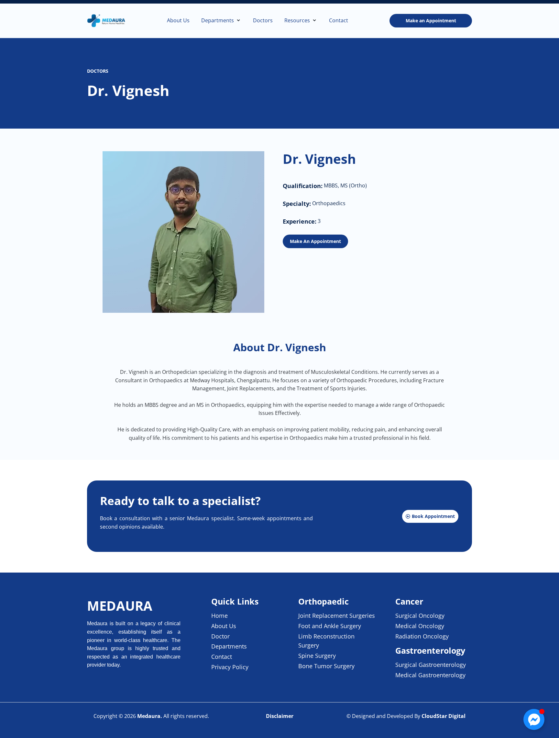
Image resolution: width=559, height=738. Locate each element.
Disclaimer (279, 716)
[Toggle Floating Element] (533, 719)
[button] (221, 21)
